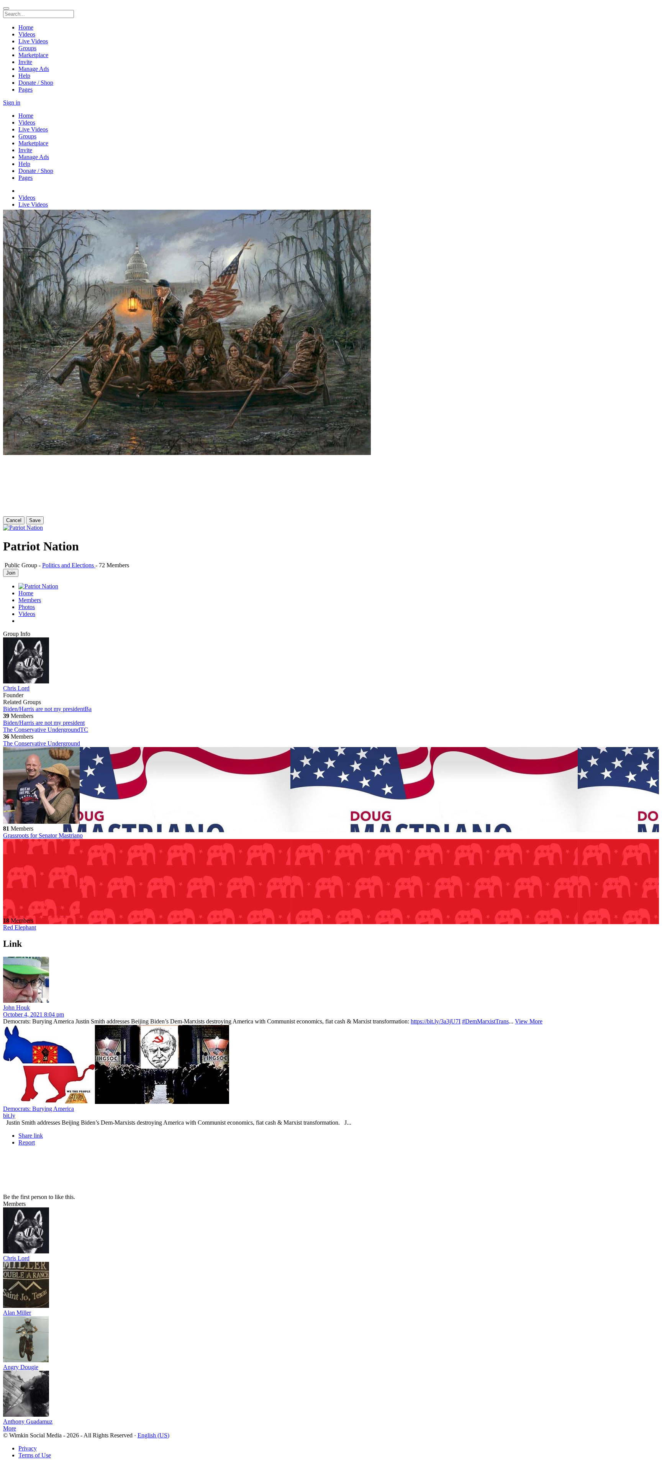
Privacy (27, 1448)
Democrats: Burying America (38, 1108)
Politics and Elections (68, 565)
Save (35, 520)
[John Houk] (331, 980)
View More (528, 1021)
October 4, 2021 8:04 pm (33, 1014)
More (9, 1428)
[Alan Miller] (331, 1285)
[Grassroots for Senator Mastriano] (331, 786)
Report (26, 1142)
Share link (30, 1135)
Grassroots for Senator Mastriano (43, 835)
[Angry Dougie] (331, 1340)
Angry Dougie (20, 1367)
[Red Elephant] (331, 878)
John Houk (16, 1007)
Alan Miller (17, 1312)
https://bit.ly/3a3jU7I (435, 1021)
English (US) (153, 1435)
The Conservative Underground (41, 743)
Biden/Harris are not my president (44, 722)
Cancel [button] (13, 520)
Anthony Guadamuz (27, 1421)
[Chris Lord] (331, 661)
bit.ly (9, 1115)
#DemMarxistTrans (485, 1021)
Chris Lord (16, 688)
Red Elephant (19, 927)
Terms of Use (34, 1455)
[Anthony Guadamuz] (331, 1394)
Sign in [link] (11, 102)
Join (10, 573)
